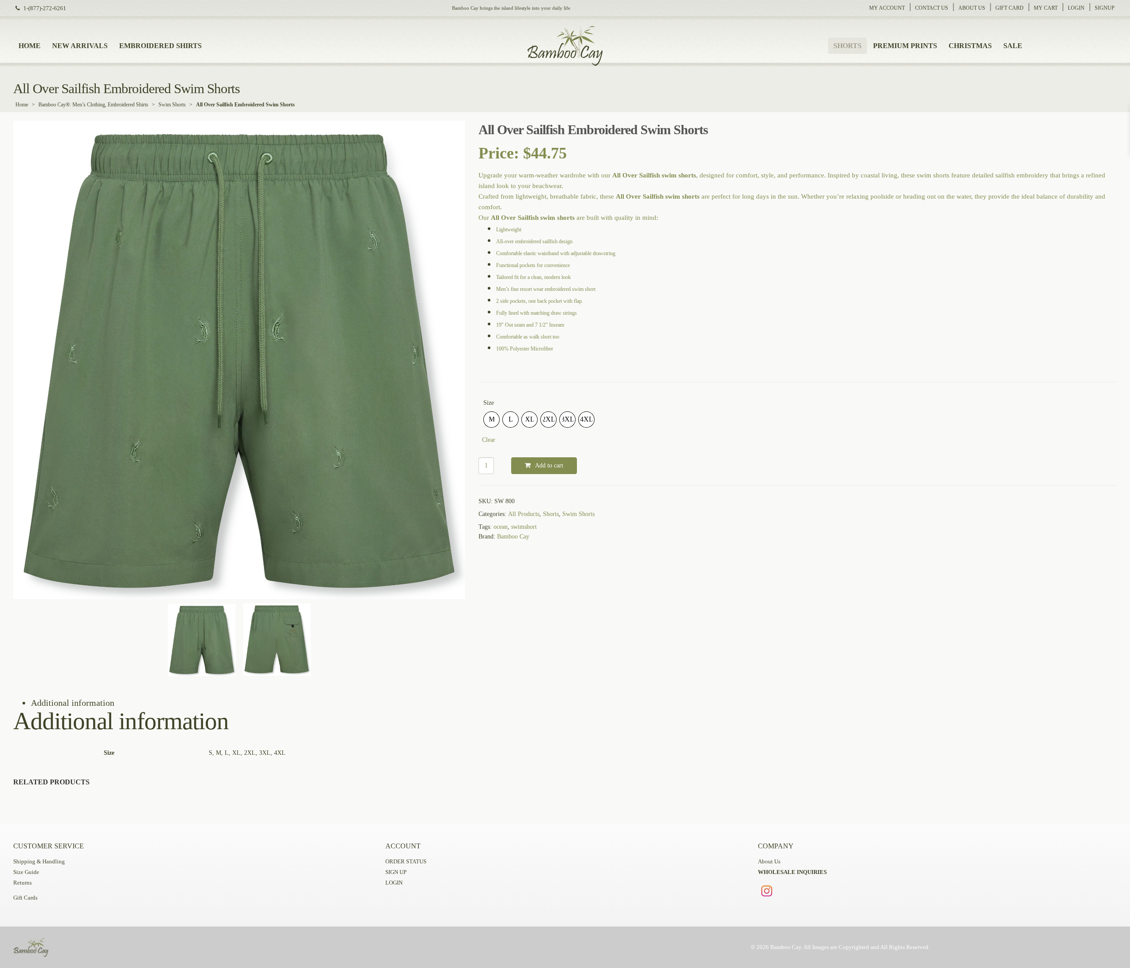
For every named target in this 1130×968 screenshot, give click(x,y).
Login (1076, 8)
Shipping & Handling (39, 862)
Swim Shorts (172, 105)
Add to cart (549, 465)
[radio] (491, 419)
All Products (523, 514)
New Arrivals (80, 45)
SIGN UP (396, 872)
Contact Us (931, 8)
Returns (22, 883)
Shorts (847, 45)
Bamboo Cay (513, 536)
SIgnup (1105, 8)
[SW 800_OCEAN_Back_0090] (277, 639)
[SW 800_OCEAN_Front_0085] (239, 360)
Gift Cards (25, 898)
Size (488, 402)
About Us (971, 8)
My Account (887, 8)
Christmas (970, 45)
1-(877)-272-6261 (44, 8)
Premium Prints (905, 45)
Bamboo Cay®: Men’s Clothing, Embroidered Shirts (93, 105)
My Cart (1046, 8)
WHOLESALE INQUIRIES (792, 872)
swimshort (524, 527)
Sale (1012, 45)
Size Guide (26, 872)
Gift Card (1009, 8)
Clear (488, 440)
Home (30, 45)
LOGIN (394, 883)
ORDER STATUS (405, 862)
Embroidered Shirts (160, 45)
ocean (500, 527)
